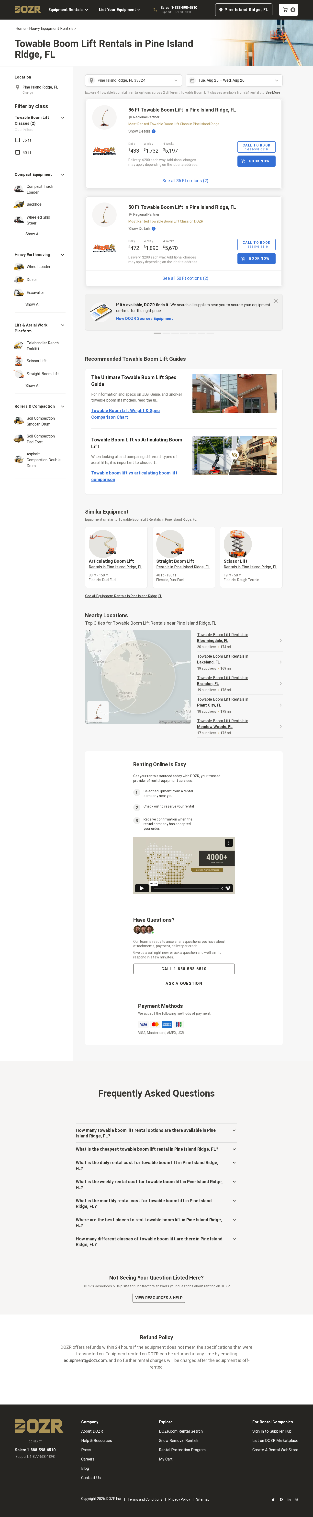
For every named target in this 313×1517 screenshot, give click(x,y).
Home (20, 28)
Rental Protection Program (182, 1450)
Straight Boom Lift (183, 564)
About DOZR (92, 1431)
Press (86, 1450)
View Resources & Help (159, 1297)
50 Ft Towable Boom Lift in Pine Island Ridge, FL (182, 207)
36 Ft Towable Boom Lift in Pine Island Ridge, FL (182, 110)
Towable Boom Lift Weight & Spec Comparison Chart (125, 414)
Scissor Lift (250, 564)
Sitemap (203, 1499)
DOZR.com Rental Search (181, 1431)
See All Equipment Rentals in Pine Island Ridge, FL (123, 596)
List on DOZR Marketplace (275, 1440)
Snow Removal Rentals (179, 1440)
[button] (40, 123)
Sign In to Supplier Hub (271, 1431)
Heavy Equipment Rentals (51, 28)
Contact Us (91, 1477)
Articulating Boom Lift (115, 564)
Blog (85, 1468)
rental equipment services (171, 781)
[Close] (276, 301)
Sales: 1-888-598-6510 (178, 8)
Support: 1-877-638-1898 (175, 12)
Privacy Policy (179, 1499)
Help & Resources (96, 1440)
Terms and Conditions (145, 1499)
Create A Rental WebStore (275, 1450)
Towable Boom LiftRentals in (222, 637)
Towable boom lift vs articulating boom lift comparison (134, 476)
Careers (87, 1459)
